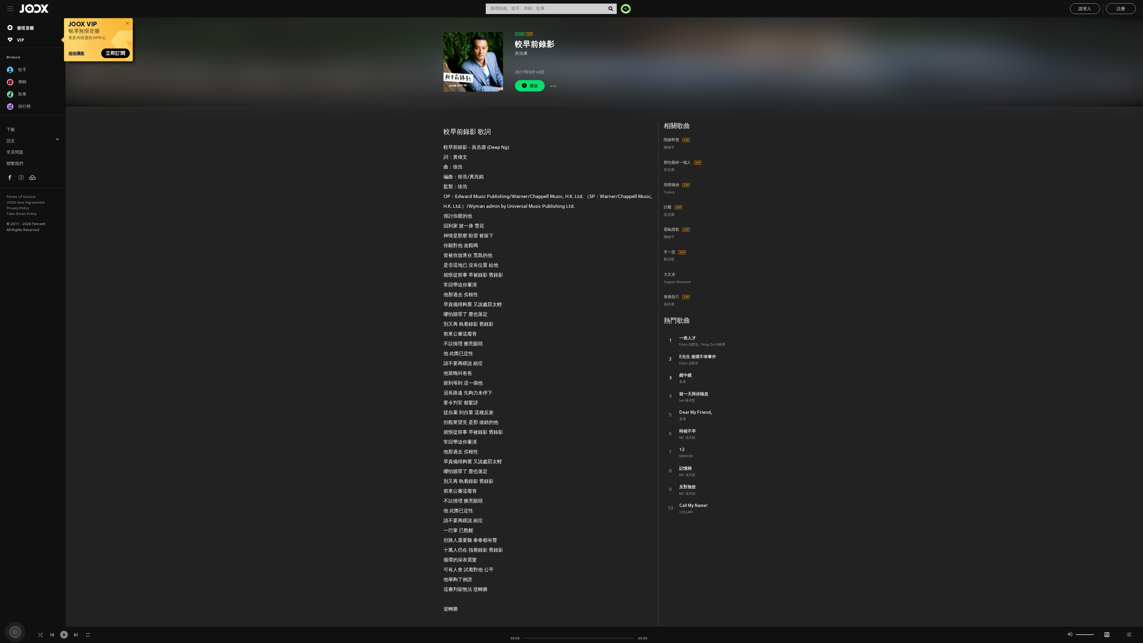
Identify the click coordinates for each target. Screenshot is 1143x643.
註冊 (1121, 9)
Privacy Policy (18, 208)
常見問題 (15, 152)
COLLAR (686, 512)
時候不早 (687, 431)
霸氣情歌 (671, 230)
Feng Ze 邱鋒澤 (713, 345)
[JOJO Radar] (626, 9)
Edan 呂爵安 (688, 345)
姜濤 (682, 382)
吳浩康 (521, 53)
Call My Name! (693, 505)
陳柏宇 (669, 148)
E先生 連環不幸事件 (697, 356)
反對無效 (687, 486)
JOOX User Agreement (26, 203)
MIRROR (686, 456)
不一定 (669, 252)
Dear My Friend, (695, 412)
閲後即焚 (671, 140)
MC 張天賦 (687, 438)
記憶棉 (685, 468)
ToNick (669, 193)
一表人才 (687, 337)
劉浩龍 (669, 260)
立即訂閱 (115, 53)
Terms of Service (21, 197)
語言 (11, 141)
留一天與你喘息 (693, 393)
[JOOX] (34, 8)
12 (682, 449)
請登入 (1084, 9)
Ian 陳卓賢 (687, 400)
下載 (11, 130)
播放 (534, 86)
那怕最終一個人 (677, 163)
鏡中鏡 (685, 375)
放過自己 (671, 297)
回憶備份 (671, 185)
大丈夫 (669, 275)
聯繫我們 (15, 164)
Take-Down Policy (22, 214)
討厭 (668, 207)
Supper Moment (677, 282)
